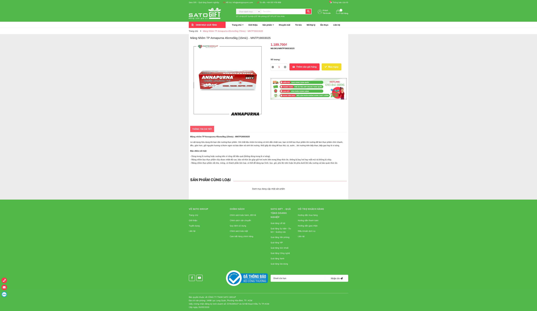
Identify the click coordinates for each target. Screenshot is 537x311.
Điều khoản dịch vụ (306, 231)
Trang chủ (193, 215)
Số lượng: (275, 59)
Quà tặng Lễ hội (278, 223)
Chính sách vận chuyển (240, 220)
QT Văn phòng (260, 16)
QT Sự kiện (249, 16)
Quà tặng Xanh (277, 258)
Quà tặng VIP (277, 242)
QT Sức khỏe (279, 16)
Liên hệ (192, 231)
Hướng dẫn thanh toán (308, 220)
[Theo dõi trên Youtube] (199, 278)
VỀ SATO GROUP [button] (198, 209)
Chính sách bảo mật (239, 231)
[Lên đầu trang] (532, 295)
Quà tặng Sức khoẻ (279, 248)
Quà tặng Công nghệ (280, 253)
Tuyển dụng (194, 226)
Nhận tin (335, 278)
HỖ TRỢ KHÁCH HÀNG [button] (311, 209)
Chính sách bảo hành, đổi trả (243, 215)
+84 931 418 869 (273, 2)
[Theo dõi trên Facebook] (192, 278)
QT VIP (270, 16)
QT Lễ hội (240, 16)
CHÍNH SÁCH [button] (237, 209)
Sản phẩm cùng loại (210, 180)
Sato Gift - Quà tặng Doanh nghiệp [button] (281, 213)
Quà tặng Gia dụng (279, 264)
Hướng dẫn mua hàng (308, 215)
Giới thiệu (193, 220)
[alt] (309, 89)
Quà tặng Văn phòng (280, 237)
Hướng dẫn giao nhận (308, 226)
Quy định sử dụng (238, 226)
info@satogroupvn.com (243, 2)
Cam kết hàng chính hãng (241, 236)
